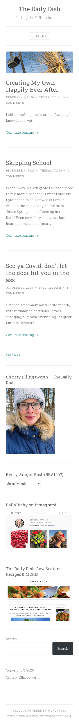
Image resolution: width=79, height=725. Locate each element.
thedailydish (50, 97)
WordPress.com (58, 716)
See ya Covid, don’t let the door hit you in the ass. (37, 273)
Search (11, 638)
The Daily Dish (40, 9)
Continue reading (22, 132)
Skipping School (29, 162)
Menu (42, 36)
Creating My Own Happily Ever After (32, 86)
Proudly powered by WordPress (39, 710)
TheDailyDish (49, 287)
